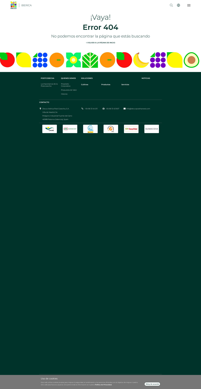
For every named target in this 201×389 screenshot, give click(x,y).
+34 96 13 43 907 (112, 109)
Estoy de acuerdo (152, 384)
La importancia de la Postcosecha (49, 85)
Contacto (44, 102)
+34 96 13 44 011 (91, 109)
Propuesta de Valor (69, 90)
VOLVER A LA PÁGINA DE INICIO (101, 43)
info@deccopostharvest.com (138, 109)
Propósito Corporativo (65, 85)
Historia (64, 94)
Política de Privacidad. (103, 385)
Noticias (146, 78)
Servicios (125, 85)
